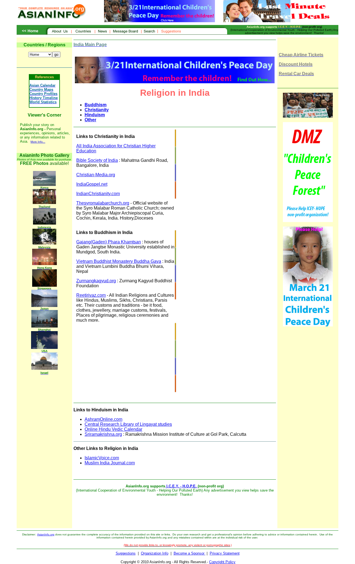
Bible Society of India (97, 160)
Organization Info (154, 553)
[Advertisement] (222, 168)
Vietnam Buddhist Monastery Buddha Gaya (118, 261)
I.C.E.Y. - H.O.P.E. (181, 486)
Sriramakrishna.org (103, 434)
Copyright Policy (222, 562)
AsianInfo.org (45, 534)
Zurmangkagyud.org (96, 280)
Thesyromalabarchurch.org (102, 203)
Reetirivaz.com (91, 295)
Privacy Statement (225, 553)
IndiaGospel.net (91, 184)
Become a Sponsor (190, 553)
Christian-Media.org (95, 174)
